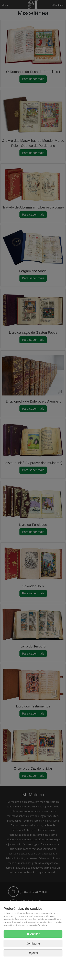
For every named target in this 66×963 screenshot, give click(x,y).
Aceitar (34, 934)
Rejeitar (33, 953)
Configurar (33, 943)
